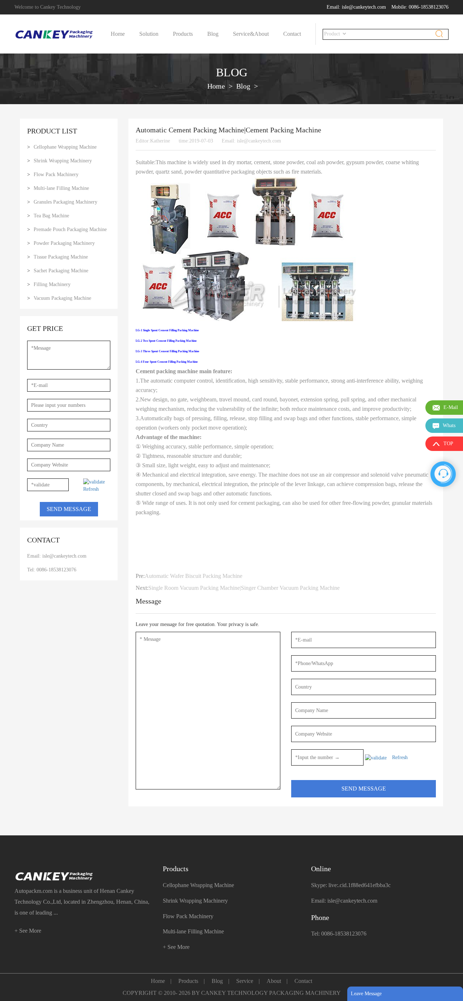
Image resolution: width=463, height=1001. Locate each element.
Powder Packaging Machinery (64, 243)
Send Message (69, 509)
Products (183, 34)
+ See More (27, 931)
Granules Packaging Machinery (65, 202)
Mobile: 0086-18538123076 (420, 7)
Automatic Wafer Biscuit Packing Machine (193, 576)
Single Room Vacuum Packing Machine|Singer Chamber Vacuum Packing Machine (244, 588)
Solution (148, 34)
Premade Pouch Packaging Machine (70, 229)
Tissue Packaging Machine (61, 257)
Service (244, 981)
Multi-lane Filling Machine (61, 188)
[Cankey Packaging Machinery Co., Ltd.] (83, 876)
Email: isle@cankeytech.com (356, 7)
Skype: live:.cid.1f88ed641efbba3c (351, 885)
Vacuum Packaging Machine (62, 298)
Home (118, 34)
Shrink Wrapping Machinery (63, 160)
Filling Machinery (52, 284)
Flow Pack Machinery (56, 174)
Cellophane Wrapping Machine (65, 147)
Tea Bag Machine (51, 215)
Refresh (91, 489)
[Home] (54, 34)
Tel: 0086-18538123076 (51, 569)
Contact (292, 34)
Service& (243, 34)
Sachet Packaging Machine (61, 270)
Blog (212, 34)
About (261, 34)
